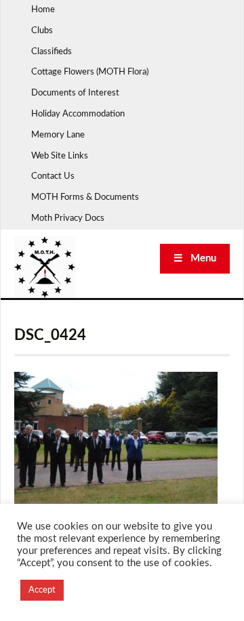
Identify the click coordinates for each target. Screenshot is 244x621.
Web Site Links (59, 156)
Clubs (42, 30)
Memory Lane (58, 135)
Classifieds (51, 51)
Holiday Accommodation (78, 114)
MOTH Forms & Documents (85, 197)
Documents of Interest (75, 93)
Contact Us (53, 176)
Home (43, 9)
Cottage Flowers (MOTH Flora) (89, 72)
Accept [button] (42, 590)
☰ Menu (195, 258)
